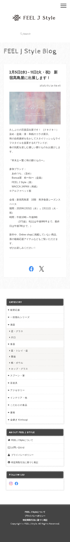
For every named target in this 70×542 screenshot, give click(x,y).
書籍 (12, 412)
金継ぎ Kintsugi (19, 420)
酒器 (12, 324)
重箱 (13, 356)
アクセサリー (17, 390)
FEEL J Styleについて (22, 440)
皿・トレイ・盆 (19, 350)
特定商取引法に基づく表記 (24, 462)
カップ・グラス (19, 368)
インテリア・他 (18, 397)
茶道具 (14, 383)
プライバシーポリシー (22, 455)
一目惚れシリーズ (20, 317)
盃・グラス (17, 331)
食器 (12, 344)
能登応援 (15, 310)
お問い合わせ (18, 447)
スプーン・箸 (17, 375)
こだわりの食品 (18, 405)
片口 (13, 337)
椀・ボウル (17, 363)
